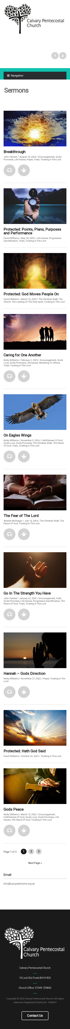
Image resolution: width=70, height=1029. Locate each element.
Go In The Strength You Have (27, 593)
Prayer (30, 159)
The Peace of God (20, 819)
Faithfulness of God (52, 440)
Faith (58, 598)
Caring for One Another (22, 355)
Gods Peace (14, 809)
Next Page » (35, 863)
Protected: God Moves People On (31, 294)
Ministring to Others (49, 362)
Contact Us (35, 1015)
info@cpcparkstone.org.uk (19, 883)
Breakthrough (14, 152)
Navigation (17, 75)
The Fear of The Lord (21, 516)
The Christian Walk (48, 299)
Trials (36, 159)
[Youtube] (62, 55)
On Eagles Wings (17, 435)
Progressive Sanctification (46, 601)
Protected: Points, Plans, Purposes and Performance (32, 231)
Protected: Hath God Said (25, 751)
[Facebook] (55, 55)
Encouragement (46, 156)
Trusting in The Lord (51, 159)
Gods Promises (18, 362)
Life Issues (20, 159)
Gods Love (9, 443)
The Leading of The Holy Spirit (27, 301)
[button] (9, 170)
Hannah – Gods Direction (24, 673)
